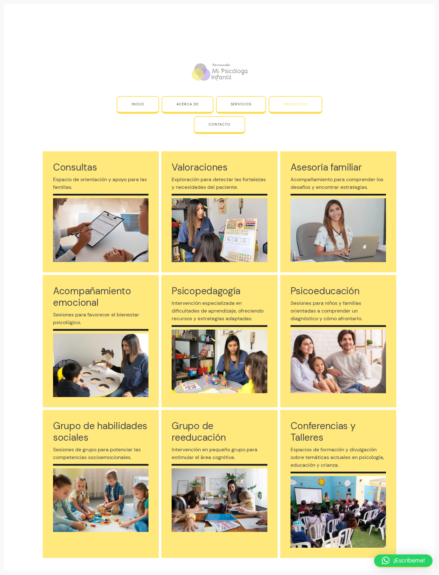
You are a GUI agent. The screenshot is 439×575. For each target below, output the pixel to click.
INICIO (137, 104)
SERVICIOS (241, 104)
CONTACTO (219, 124)
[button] (403, 560)
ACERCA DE (187, 104)
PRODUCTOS (295, 104)
